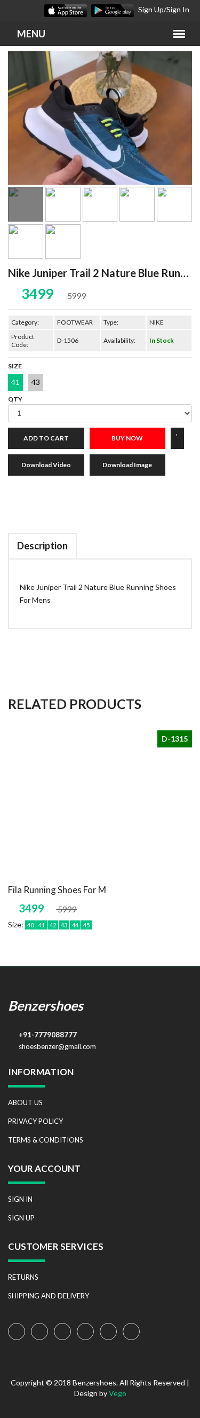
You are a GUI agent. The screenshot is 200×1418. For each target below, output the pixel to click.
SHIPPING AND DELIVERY (48, 1295)
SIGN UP (21, 1218)
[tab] (25, 204)
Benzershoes (45, 1005)
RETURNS (23, 1277)
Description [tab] (42, 546)
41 (15, 382)
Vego (117, 1393)
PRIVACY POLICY (35, 1121)
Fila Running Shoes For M (57, 889)
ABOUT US (25, 1102)
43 (35, 382)
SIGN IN (20, 1199)
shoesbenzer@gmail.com (57, 1046)
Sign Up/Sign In (163, 9)
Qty (15, 399)
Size (15, 366)
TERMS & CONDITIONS (45, 1140)
